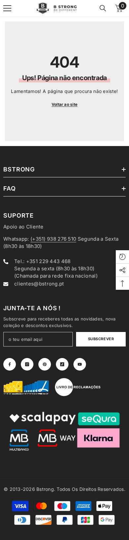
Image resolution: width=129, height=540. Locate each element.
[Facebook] (9, 364)
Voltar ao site (64, 104)
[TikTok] (62, 364)
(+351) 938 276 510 (53, 239)
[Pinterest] (44, 364)
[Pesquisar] (103, 8)
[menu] (7, 8)
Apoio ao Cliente (23, 227)
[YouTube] (79, 364)
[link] (26, 387)
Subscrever (101, 339)
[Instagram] (27, 364)
